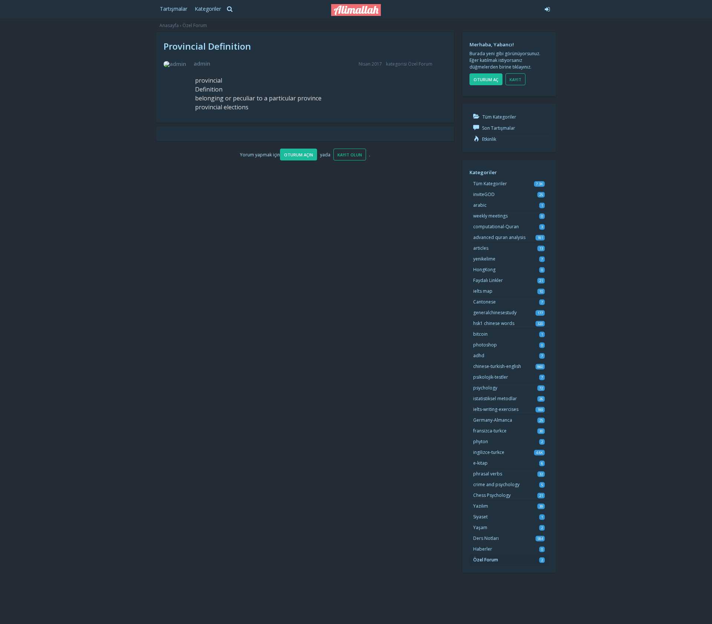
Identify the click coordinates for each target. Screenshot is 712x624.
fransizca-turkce (490, 431)
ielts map (482, 291)
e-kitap (480, 463)
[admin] (175, 64)
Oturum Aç (486, 79)
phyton (480, 441)
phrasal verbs (487, 474)
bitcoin (480, 334)
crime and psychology (496, 484)
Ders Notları (486, 538)
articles (480, 248)
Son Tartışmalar (498, 128)
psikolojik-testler (490, 377)
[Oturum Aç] (492, 8)
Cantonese (484, 302)
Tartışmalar (173, 8)
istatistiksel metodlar (495, 398)
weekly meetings (490, 216)
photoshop (485, 345)
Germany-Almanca (492, 420)
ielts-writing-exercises (495, 409)
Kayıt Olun (349, 154)
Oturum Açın (298, 154)
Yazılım (480, 506)
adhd (478, 355)
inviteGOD (484, 194)
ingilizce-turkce (488, 452)
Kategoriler (208, 8)
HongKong (484, 269)
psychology (485, 388)
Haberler (482, 549)
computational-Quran (496, 226)
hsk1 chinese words (493, 323)
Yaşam (480, 527)
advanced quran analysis (499, 237)
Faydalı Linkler (488, 280)
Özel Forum (420, 64)
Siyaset (480, 517)
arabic (480, 205)
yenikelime (484, 259)
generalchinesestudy (495, 312)
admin (202, 63)
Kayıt (515, 79)
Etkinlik (488, 139)
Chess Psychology (492, 495)
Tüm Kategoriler (498, 117)
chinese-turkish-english (497, 366)
